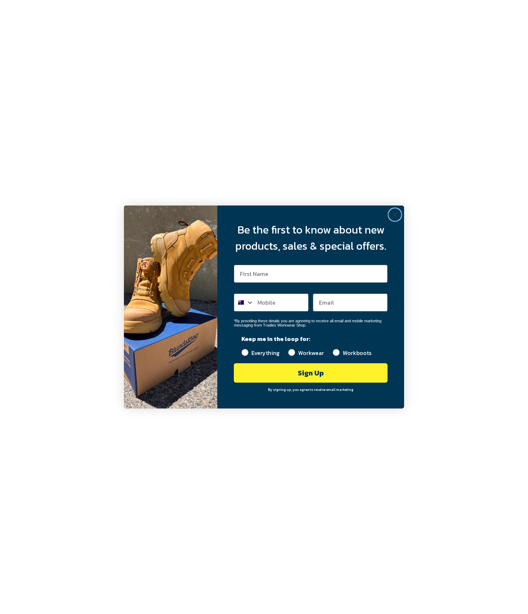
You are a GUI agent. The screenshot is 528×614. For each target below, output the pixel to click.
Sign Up (311, 373)
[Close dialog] (395, 214)
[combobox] (244, 302)
